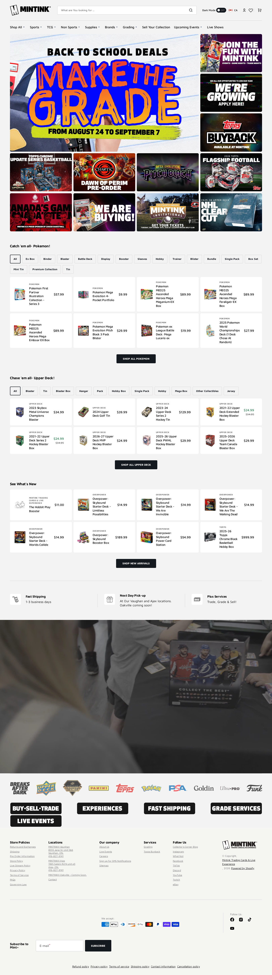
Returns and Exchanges (23, 846)
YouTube (177, 875)
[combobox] (127, 10)
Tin (68, 269)
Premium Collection (44, 269)
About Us (104, 846)
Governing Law (18, 884)
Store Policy (16, 860)
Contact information (163, 966)
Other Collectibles (207, 391)
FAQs (12, 879)
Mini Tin (19, 269)
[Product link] (41, 294)
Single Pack (232, 258)
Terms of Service (19, 875)
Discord (177, 870)
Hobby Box (119, 391)
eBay (175, 884)
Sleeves (142, 258)
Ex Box (30, 258)
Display (105, 258)
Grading (148, 846)
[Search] (191, 10)
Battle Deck (85, 258)
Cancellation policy (188, 966)
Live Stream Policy (20, 865)
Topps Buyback (152, 851)
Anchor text (208, 155)
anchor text (208, 76)
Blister (194, 258)
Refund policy (80, 966)
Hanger (83, 391)
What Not (178, 856)
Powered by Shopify (242, 868)
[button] (244, 10)
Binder (47, 258)
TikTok (176, 865)
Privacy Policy (17, 870)
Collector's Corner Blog (185, 846)
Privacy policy (99, 966)
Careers (103, 856)
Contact (52, 879)
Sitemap (104, 865)
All (15, 258)
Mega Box (181, 391)
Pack (100, 391)
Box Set (253, 258)
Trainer (177, 258)
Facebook (178, 860)
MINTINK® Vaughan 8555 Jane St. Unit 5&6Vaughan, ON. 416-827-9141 (60, 851)
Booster (124, 258)
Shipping (15, 851)
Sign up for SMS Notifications (115, 860)
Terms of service (119, 966)
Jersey (231, 391)
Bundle (211, 258)
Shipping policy (140, 966)
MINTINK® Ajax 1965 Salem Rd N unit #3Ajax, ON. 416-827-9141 (61, 865)
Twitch (176, 879)
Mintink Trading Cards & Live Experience (238, 862)
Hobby (160, 258)
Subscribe (98, 945)
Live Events (105, 851)
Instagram (178, 851)
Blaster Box (63, 391)
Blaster (65, 258)
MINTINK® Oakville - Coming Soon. (67, 874)
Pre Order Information (22, 856)
